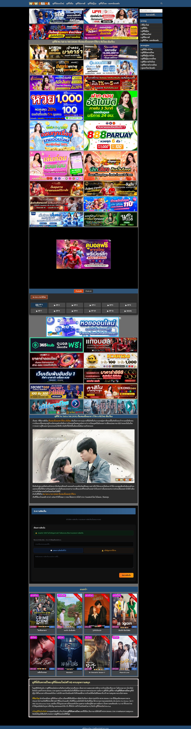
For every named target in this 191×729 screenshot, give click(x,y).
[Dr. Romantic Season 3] (97, 653)
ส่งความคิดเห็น (126, 575)
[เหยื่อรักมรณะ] (42, 653)
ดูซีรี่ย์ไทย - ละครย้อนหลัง (150, 40)
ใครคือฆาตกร (42, 630)
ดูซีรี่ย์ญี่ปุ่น (92, 3)
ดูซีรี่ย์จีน (69, 3)
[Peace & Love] (124, 653)
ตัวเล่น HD (89, 291)
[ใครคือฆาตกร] (42, 611)
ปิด (110, 240)
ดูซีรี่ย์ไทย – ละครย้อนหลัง (109, 3)
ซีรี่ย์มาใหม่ (145, 25)
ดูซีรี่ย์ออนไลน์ (58, 3)
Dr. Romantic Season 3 (97, 672)
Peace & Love (124, 672)
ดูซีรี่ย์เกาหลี (80, 3)
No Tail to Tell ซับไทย (39, 297)
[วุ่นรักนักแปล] (97, 611)
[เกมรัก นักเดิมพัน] (69, 611)
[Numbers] (69, 653)
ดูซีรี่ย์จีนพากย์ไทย (57, 698)
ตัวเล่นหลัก (79, 291)
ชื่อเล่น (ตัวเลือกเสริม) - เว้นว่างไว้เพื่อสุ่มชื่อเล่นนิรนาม (47, 540)
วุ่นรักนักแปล (97, 630)
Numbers (69, 672)
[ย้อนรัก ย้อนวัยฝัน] (124, 611)
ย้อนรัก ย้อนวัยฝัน (124, 630)
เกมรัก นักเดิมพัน (69, 630)
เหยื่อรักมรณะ (42, 672)
